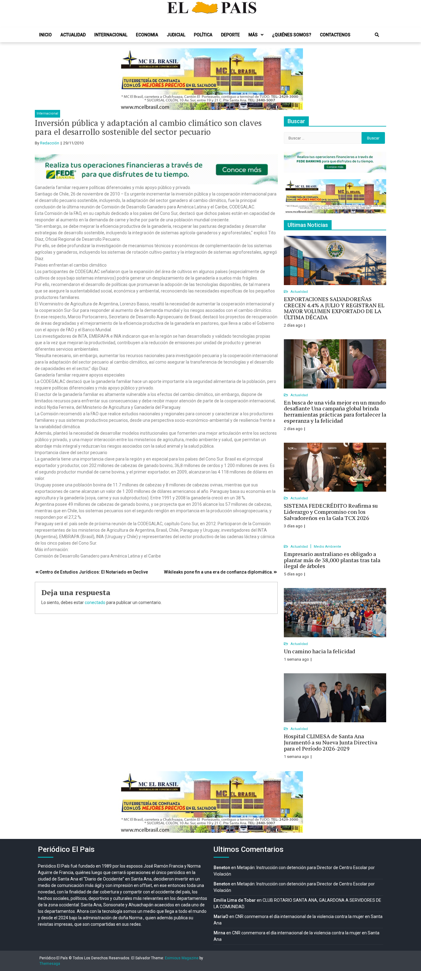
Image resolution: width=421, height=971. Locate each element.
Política (203, 34)
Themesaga (49, 963)
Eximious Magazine (181, 958)
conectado (95, 602)
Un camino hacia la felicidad (319, 651)
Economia (147, 34)
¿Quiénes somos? (291, 34)
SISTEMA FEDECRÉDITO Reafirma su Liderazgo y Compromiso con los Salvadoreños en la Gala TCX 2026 (331, 512)
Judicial (176, 34)
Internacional (110, 34)
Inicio (45, 34)
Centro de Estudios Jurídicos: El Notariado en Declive (93, 572)
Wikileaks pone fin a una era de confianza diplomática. (218, 572)
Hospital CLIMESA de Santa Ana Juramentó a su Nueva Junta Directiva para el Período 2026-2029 (330, 742)
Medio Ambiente (327, 547)
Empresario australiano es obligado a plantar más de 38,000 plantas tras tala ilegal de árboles (332, 560)
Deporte (230, 34)
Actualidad (73, 34)
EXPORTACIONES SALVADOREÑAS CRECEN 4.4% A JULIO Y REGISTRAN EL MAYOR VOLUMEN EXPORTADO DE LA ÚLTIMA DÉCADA (334, 308)
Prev (126, 79)
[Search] (377, 34)
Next (295, 79)
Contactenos (335, 34)
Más (253, 34)
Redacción (49, 143)
